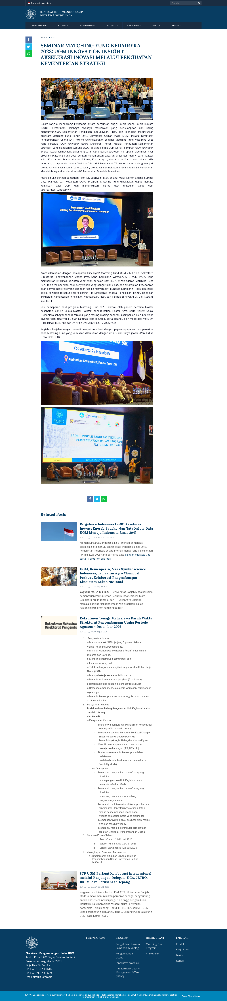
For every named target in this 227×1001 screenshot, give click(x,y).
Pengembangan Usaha (125, 955)
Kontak (176, 25)
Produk (111, 25)
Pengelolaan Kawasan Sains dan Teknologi (128, 946)
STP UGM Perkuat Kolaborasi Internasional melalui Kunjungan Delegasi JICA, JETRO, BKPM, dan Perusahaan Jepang (115, 877)
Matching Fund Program (154, 946)
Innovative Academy (127, 963)
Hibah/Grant (88, 25)
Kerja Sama (133, 25)
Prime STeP (152, 953)
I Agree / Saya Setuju (190, 996)
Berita (156, 25)
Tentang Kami (38, 25)
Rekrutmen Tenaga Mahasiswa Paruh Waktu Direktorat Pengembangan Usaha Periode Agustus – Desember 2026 (116, 622)
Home (44, 37)
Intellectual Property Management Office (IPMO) (128, 972)
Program (63, 25)
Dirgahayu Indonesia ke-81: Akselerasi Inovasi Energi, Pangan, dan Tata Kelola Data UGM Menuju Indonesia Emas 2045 (116, 528)
